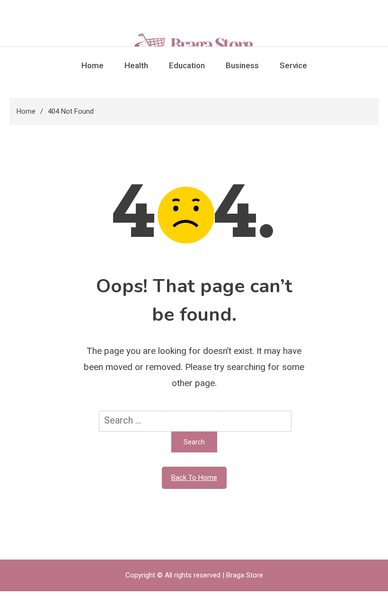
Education (187, 65)
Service (293, 65)
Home (92, 65)
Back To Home (194, 477)
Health (136, 65)
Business (242, 65)
